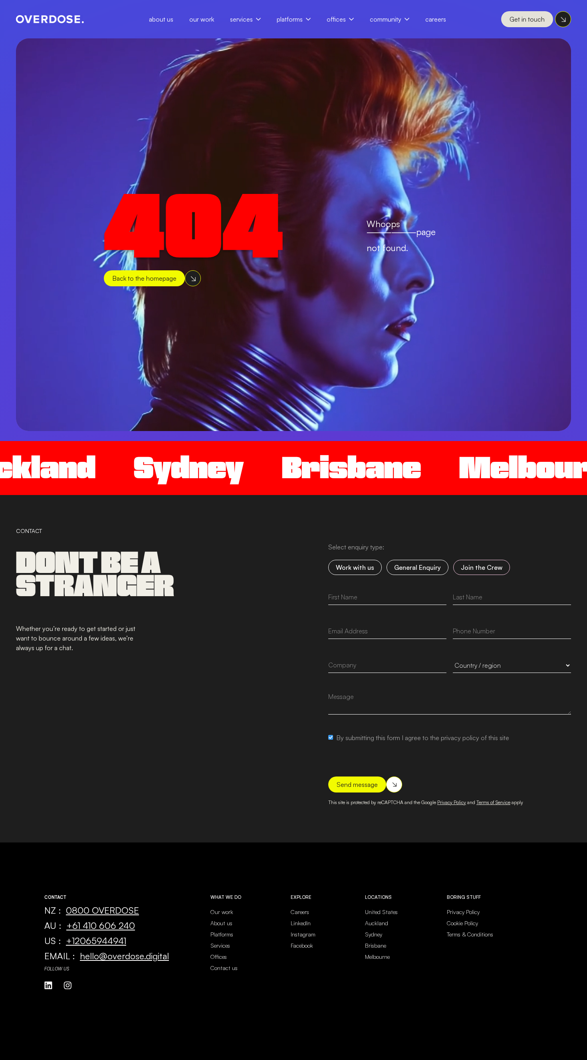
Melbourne (377, 956)
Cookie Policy (462, 923)
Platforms (290, 19)
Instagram (303, 934)
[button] (249, 19)
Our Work (201, 19)
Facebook (302, 945)
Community (385, 19)
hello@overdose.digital (124, 955)
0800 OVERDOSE (102, 910)
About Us (161, 19)
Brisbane (295, 467)
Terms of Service (493, 802)
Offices (336, 19)
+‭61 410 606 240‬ (100, 925)
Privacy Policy (451, 802)
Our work (221, 911)
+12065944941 (96, 940)
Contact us (224, 967)
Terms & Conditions (470, 934)
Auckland (376, 923)
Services (241, 19)
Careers (435, 19)
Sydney (133, 467)
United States (381, 911)
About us (221, 923)
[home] (50, 19)
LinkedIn (301, 923)
